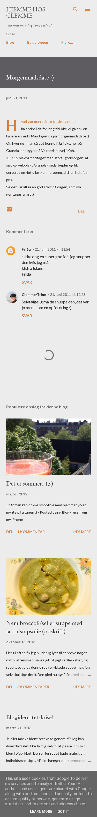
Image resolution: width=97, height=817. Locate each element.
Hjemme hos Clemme (25, 12)
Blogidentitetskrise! (30, 717)
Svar (27, 282)
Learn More (41, 811)
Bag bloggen (37, 42)
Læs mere (82, 531)
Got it (63, 811)
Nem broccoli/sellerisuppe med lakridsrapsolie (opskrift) (44, 627)
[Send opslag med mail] (9, 211)
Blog (10, 42)
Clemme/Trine (34, 294)
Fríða (26, 249)
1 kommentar (31, 531)
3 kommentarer (33, 687)
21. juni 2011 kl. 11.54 (52, 249)
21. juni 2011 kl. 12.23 (67, 294)
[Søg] (75, 9)
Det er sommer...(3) (29, 483)
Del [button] (81, 211)
